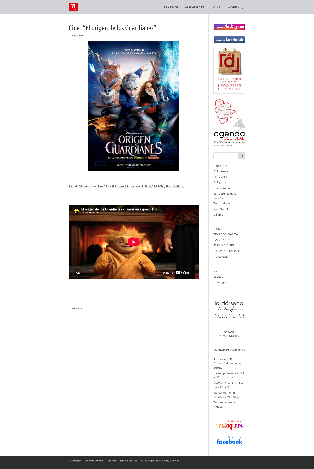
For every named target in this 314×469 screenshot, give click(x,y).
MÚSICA (219, 229)
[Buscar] (241, 155)
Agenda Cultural (195, 7)
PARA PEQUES (223, 240)
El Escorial (220, 177)
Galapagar (220, 182)
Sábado (218, 276)
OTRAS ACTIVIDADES (227, 251)
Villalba (218, 214)
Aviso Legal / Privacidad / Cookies (160, 460)
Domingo (219, 282)
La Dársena (171, 7)
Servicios (233, 7)
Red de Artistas (128, 460)
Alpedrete (220, 166)
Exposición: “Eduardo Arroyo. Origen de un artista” (227, 364)
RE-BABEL (220, 256)
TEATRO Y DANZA (225, 234)
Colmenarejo (221, 171)
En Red (216, 7)
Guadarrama (221, 188)
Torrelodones (222, 203)
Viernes (218, 271)
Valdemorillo (221, 209)
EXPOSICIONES (223, 245)
